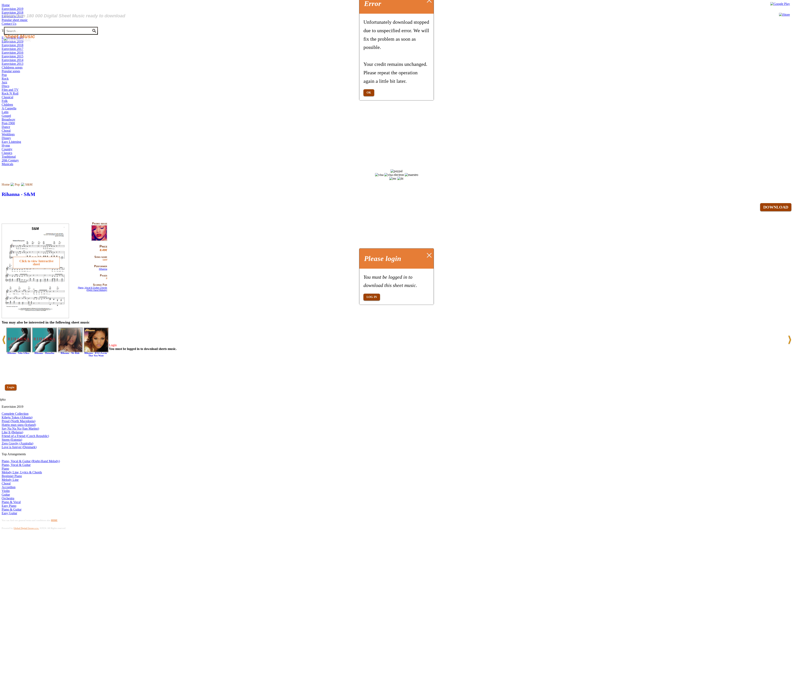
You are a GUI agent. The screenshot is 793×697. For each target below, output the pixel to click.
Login (10, 387)
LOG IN (372, 297)
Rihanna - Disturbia (44, 353)
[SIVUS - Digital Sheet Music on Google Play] (780, 4)
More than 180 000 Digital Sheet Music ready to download (64, 15)
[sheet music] (17, 39)
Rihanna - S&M (18, 194)
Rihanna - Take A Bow (18, 353)
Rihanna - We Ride (70, 353)
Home (6, 184)
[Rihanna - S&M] (99, 240)
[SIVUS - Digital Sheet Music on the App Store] (784, 14)
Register (11, 399)
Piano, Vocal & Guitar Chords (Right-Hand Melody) (92, 288)
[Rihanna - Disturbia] (44, 351)
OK (369, 92)
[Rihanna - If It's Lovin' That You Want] (96, 351)
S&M (28, 184)
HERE (54, 520)
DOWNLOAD (775, 207)
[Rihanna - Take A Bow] (18, 351)
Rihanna (103, 269)
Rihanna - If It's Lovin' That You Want (95, 354)
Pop (17, 184)
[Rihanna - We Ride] (70, 351)
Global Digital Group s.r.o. (26, 528)
